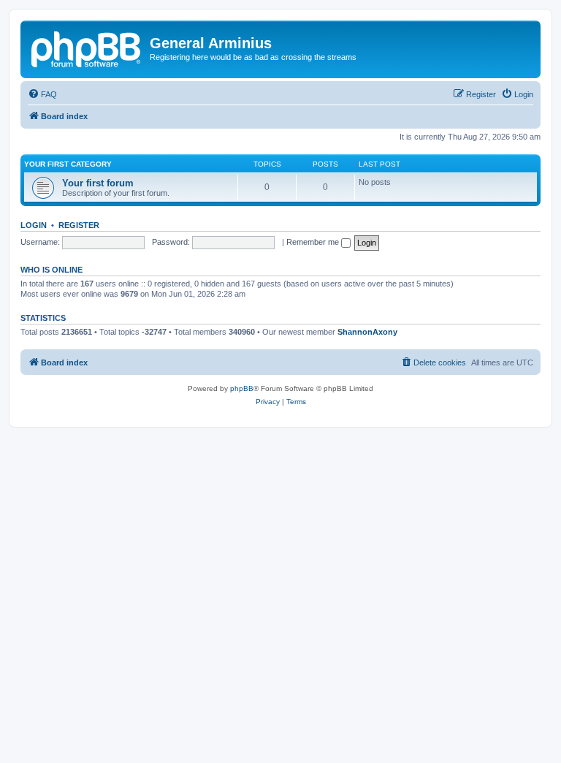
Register (78, 225)
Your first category (68, 164)
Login (33, 225)
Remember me (313, 242)
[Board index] (87, 47)
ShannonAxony (367, 331)
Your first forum (98, 183)
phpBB (241, 388)
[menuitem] (42, 94)
